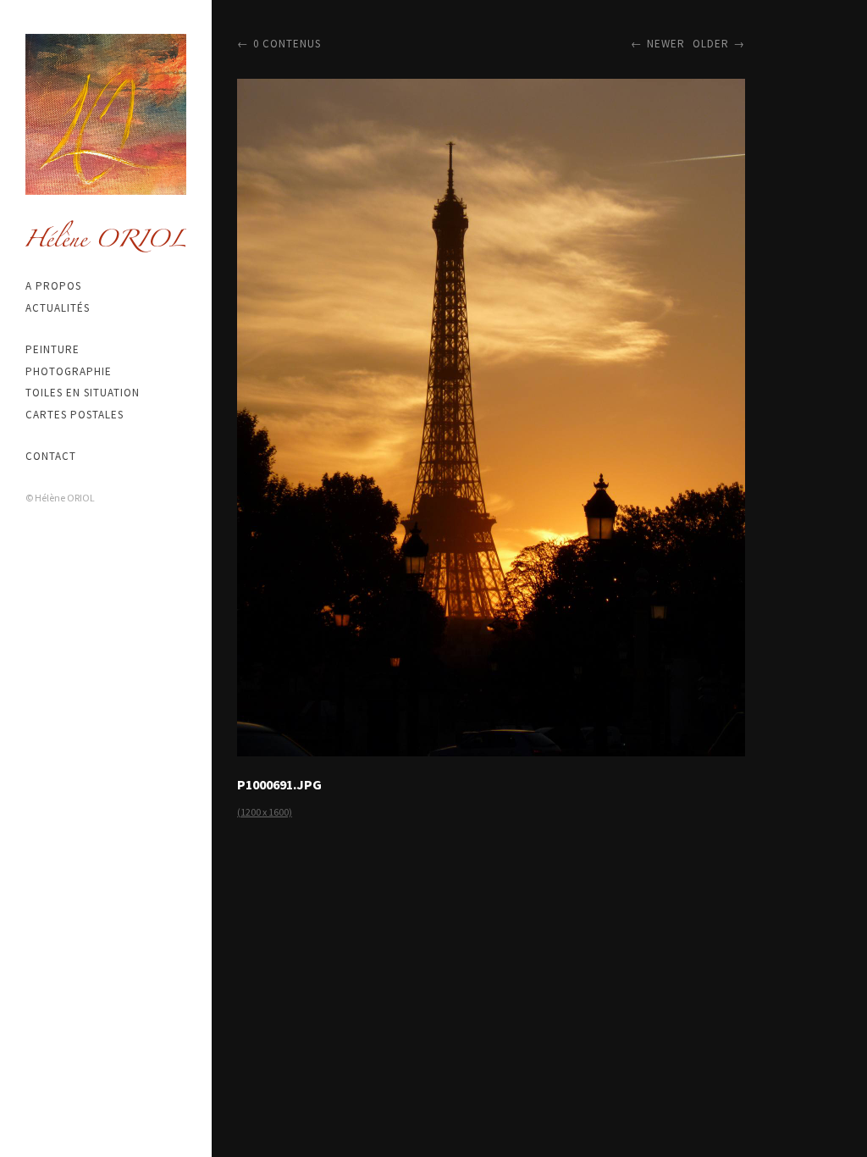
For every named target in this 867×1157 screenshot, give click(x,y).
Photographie (68, 371)
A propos (53, 286)
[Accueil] (105, 114)
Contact (50, 456)
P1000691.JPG (279, 784)
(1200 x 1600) (264, 811)
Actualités (57, 308)
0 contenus (287, 43)
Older (711, 43)
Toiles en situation (82, 392)
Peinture (52, 349)
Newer (666, 43)
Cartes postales (74, 414)
